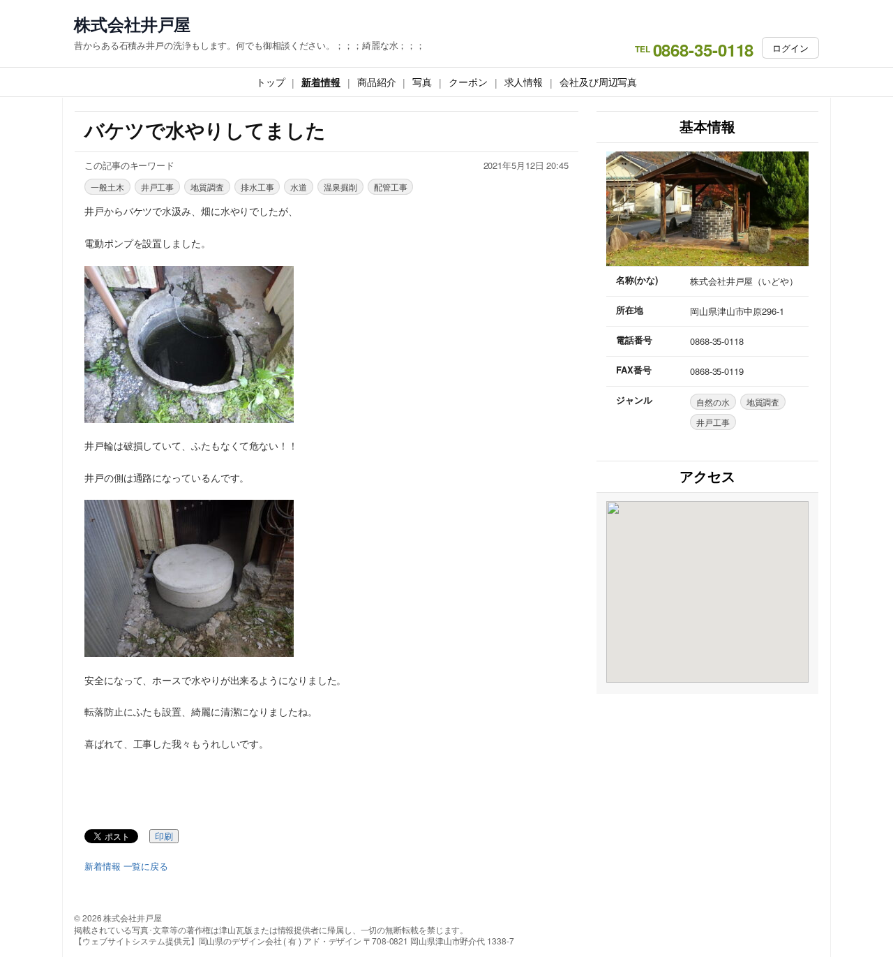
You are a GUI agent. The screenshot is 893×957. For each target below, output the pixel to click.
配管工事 (390, 187)
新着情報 (320, 82)
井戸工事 (157, 187)
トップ (270, 82)
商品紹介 (376, 82)
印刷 (164, 836)
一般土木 (107, 187)
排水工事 (257, 187)
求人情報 (523, 82)
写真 (422, 82)
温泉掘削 (340, 187)
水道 (298, 187)
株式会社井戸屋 (132, 24)
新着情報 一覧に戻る (126, 866)
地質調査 (207, 187)
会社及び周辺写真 (598, 82)
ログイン (790, 47)
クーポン (468, 82)
